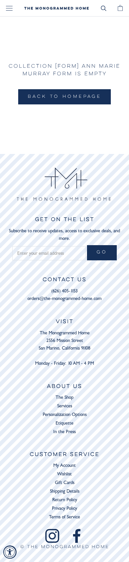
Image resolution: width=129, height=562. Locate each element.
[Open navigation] (9, 8)
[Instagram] (52, 536)
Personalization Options (65, 414)
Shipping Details (64, 491)
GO (102, 252)
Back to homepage (64, 96)
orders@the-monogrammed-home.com (64, 298)
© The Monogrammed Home (64, 547)
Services (64, 406)
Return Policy (64, 500)
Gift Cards (64, 482)
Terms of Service (64, 517)
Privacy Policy (64, 508)
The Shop (64, 397)
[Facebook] (77, 536)
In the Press (64, 431)
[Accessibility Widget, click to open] (10, 552)
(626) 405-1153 (64, 291)
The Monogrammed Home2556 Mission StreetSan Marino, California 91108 (64, 340)
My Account (64, 465)
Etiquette (64, 423)
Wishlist (64, 474)
